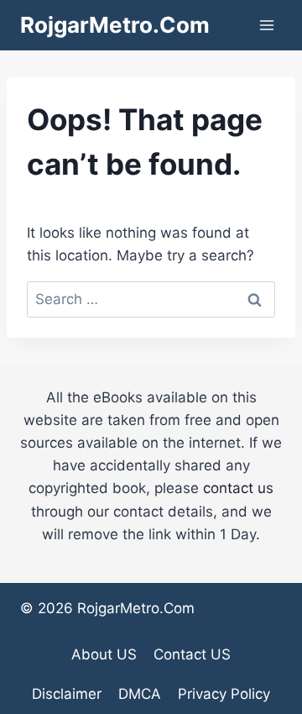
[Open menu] (266, 25)
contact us (238, 488)
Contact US (192, 654)
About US (104, 654)
